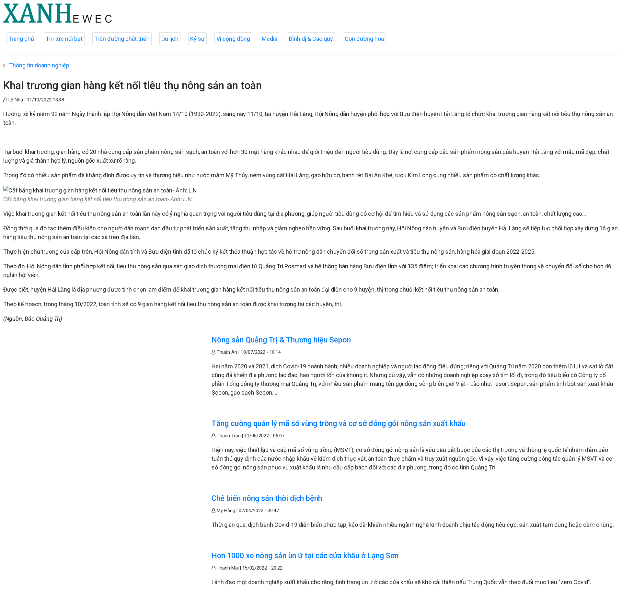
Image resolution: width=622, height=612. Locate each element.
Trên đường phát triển (122, 38)
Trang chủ (21, 38)
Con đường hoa (364, 38)
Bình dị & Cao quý (311, 38)
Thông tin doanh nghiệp (39, 65)
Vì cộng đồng (233, 38)
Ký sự (197, 38)
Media (269, 38)
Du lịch (170, 38)
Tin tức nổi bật (64, 38)
